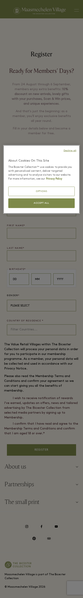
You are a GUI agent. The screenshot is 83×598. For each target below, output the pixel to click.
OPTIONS (41, 191)
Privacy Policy (54, 178)
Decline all (70, 150)
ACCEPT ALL (41, 203)
